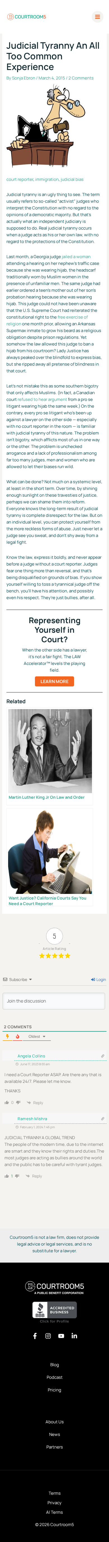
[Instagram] (48, 1336)
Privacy (54, 1503)
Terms (55, 1493)
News (54, 1434)
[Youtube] (61, 1336)
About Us (55, 1422)
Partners (54, 1447)
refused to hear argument (42, 399)
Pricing (54, 1390)
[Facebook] (35, 1336)
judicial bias (72, 179)
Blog (54, 1365)
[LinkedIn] (74, 1336)
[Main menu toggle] (98, 17)
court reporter (19, 179)
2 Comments (81, 78)
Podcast (55, 1377)
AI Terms (54, 1512)
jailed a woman (76, 257)
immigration (47, 179)
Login (101, 979)
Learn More (54, 681)
